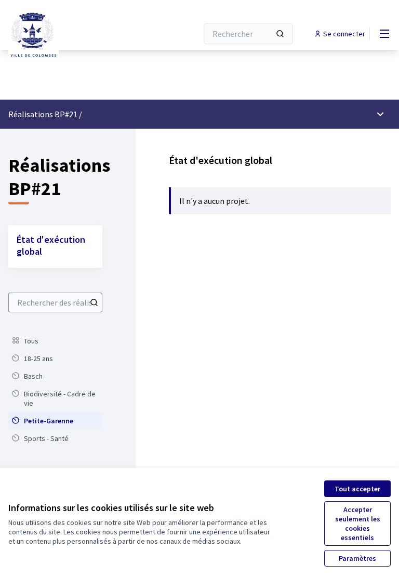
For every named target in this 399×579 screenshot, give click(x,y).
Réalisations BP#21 (42, 114)
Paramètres (357, 558)
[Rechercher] (280, 34)
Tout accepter (357, 488)
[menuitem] (55, 341)
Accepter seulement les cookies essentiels (357, 523)
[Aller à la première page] (77, 33)
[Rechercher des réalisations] (94, 302)
